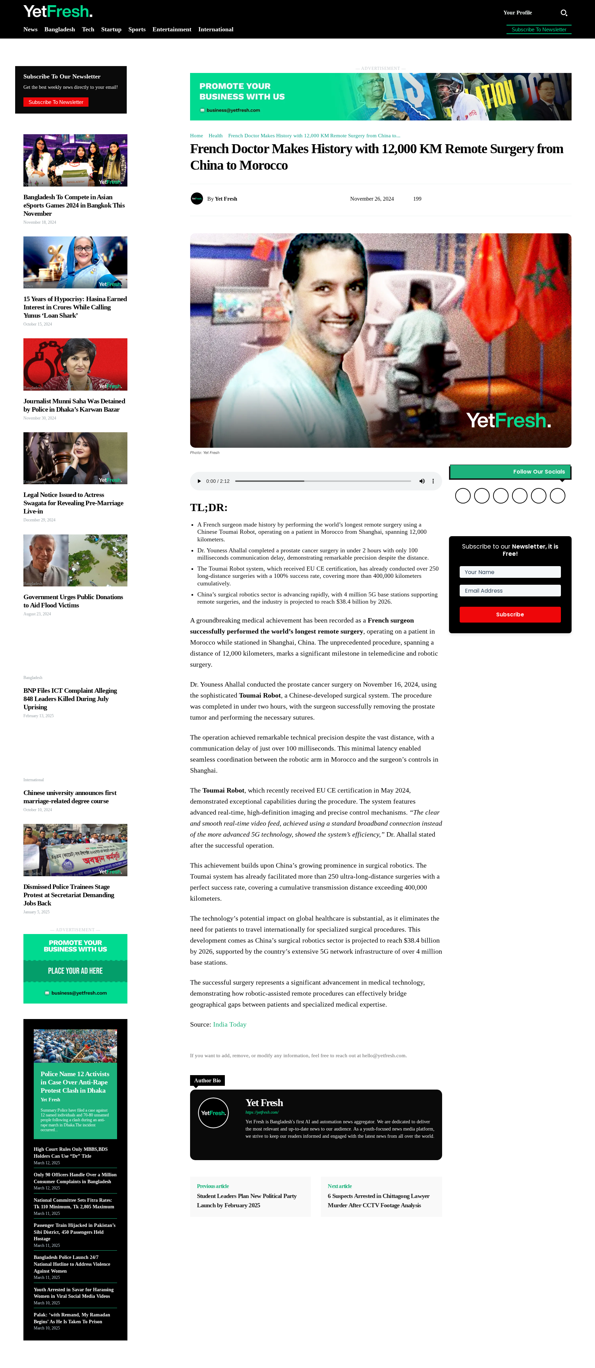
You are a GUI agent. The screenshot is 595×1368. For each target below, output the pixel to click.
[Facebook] (260, 1147)
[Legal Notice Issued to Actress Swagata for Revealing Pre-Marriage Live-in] (75, 458)
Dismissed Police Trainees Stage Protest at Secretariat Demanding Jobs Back (68, 895)
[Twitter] (320, 1147)
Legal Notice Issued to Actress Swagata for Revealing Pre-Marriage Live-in (73, 503)
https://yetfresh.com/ (262, 1112)
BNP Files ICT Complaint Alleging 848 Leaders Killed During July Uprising (70, 699)
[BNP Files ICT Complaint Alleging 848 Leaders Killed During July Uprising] (75, 654)
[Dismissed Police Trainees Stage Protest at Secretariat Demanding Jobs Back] (75, 850)
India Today (230, 1024)
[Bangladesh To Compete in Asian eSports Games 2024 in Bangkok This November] (75, 160)
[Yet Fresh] (198, 198)
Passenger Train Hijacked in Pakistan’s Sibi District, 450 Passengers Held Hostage (74, 1232)
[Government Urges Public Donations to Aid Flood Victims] (75, 560)
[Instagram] (272, 1147)
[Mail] (296, 1147)
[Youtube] (332, 1147)
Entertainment (34, 481)
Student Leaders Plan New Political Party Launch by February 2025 (247, 1200)
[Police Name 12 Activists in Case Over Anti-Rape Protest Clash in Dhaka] (75, 1046)
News (28, 286)
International (33, 779)
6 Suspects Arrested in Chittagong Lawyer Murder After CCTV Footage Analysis (378, 1200)
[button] (564, 12)
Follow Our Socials (539, 472)
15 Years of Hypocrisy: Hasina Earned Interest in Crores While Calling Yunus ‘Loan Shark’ (75, 307)
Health (216, 135)
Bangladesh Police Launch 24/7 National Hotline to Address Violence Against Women (72, 1264)
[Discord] (248, 1147)
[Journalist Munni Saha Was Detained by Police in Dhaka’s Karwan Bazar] (75, 364)
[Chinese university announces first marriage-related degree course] (75, 756)
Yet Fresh (50, 1099)
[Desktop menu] (547, 12)
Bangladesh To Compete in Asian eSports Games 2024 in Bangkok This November (74, 205)
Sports (28, 183)
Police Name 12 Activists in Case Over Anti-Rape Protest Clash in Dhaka (75, 1082)
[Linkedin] (284, 1147)
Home (196, 135)
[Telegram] (308, 1147)
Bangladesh (32, 387)
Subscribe (510, 614)
